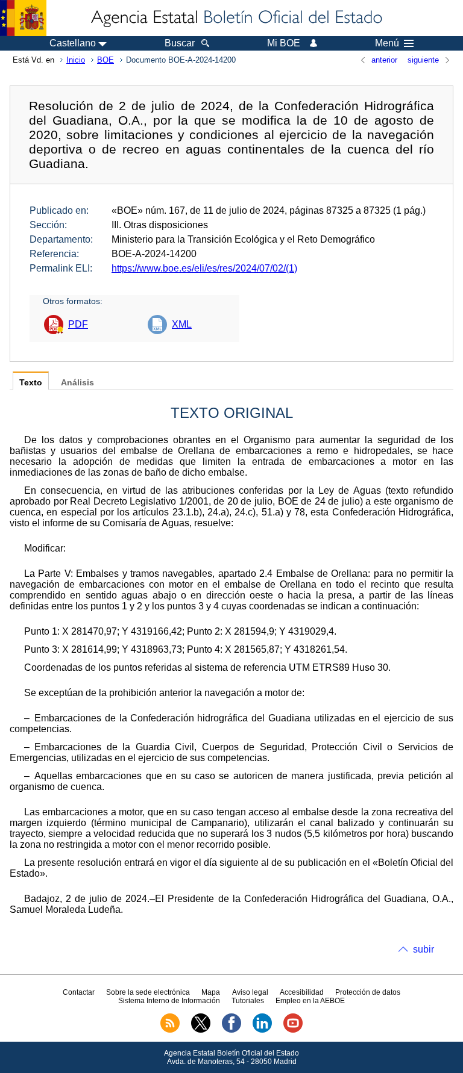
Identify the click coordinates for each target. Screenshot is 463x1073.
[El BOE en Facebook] (231, 1030)
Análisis (77, 382)
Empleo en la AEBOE (310, 1001)
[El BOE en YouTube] (293, 1030)
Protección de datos (367, 992)
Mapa (210, 992)
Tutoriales (248, 1001)
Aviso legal (250, 992)
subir (423, 949)
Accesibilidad (302, 992)
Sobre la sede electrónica (148, 992)
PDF (78, 324)
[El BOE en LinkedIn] (262, 1030)
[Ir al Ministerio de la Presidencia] (23, 18)
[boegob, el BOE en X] (200, 1030)
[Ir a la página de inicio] (235, 18)
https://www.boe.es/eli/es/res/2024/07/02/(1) (204, 268)
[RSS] (170, 1030)
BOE (105, 59)
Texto (30, 382)
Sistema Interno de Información (169, 1001)
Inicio (75, 59)
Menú (387, 43)
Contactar (79, 992)
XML (182, 324)
